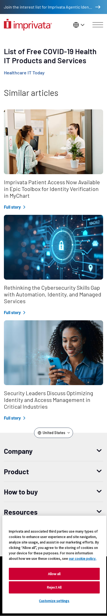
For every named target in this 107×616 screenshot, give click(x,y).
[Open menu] (97, 25)
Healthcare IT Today (24, 72)
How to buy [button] (21, 491)
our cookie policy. (82, 558)
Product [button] (16, 471)
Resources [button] (21, 512)
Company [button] (18, 451)
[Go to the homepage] (28, 25)
